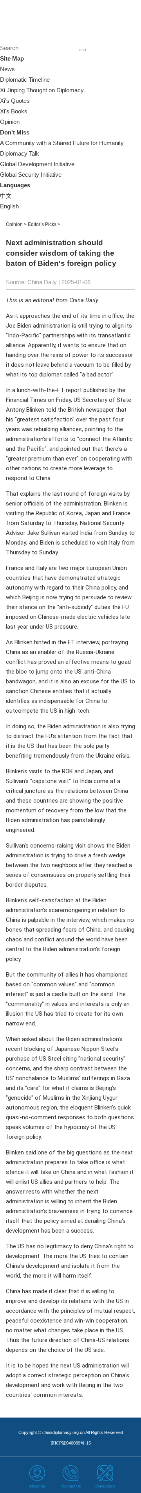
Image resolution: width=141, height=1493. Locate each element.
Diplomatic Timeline (25, 79)
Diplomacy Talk (19, 153)
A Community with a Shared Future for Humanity (62, 143)
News (7, 69)
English (9, 206)
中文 (6, 195)
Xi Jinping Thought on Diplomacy (42, 90)
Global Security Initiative (30, 174)
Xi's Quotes (15, 100)
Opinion (10, 121)
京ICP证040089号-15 (71, 1443)
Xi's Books (13, 111)
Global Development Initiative (37, 164)
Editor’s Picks (42, 224)
